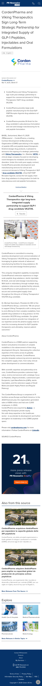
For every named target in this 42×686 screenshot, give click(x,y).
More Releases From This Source (13, 591)
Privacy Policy (26, 674)
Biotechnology (28, 634)
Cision (25, 683)
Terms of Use (14, 674)
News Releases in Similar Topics (13, 638)
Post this (22, 213)
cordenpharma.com (19, 427)
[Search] (39, 3)
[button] (21, 62)
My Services (20, 660)
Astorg (29, 408)
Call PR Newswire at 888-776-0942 (21, 666)
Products (20, 655)
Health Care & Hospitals (10, 617)
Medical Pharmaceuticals (31, 617)
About (21, 658)
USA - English (7, 53)
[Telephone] (33, 3)
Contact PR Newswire (20, 653)
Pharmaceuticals (7, 634)
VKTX (35, 154)
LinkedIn (35, 430)
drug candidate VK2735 (12, 173)
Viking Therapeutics (13, 154)
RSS (35, 676)
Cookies (21, 679)
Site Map (29, 676)
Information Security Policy (14, 676)
